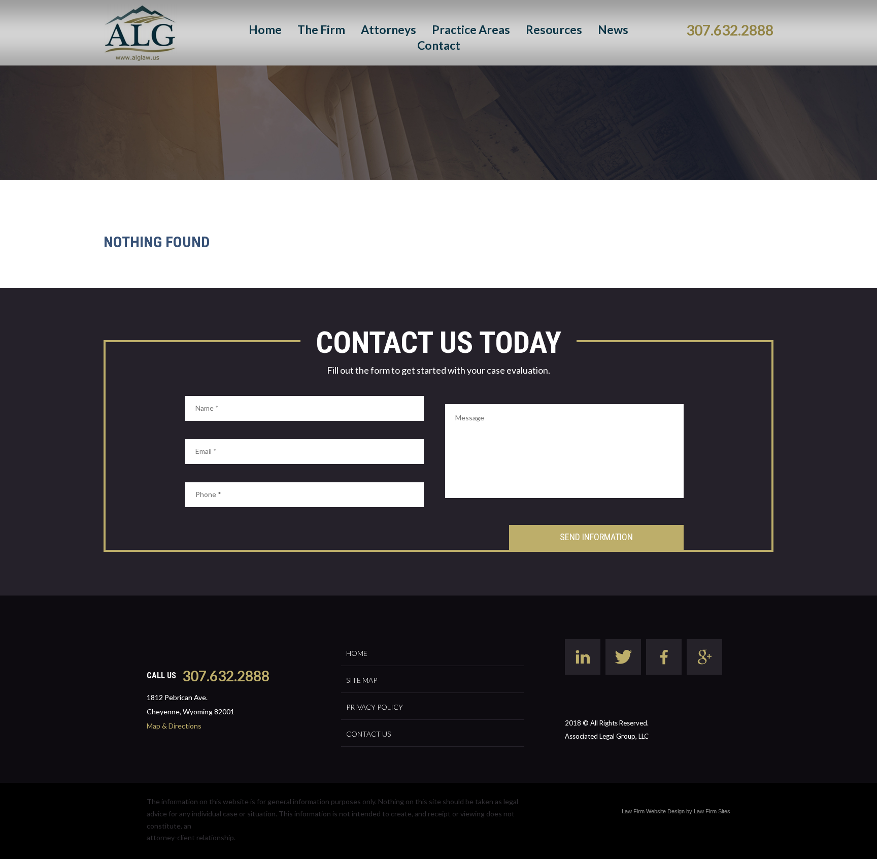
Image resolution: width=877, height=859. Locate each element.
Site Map (361, 680)
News (613, 29)
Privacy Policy (374, 707)
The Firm (321, 29)
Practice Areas (471, 29)
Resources (554, 29)
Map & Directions (174, 725)
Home (265, 29)
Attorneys (388, 29)
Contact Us (368, 734)
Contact (438, 45)
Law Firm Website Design (653, 811)
